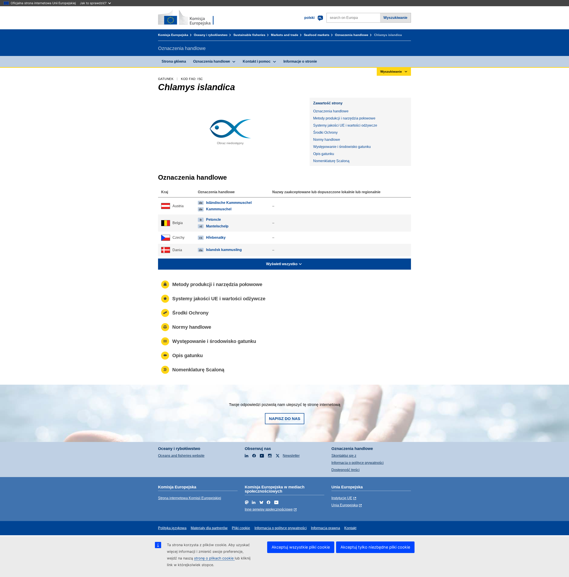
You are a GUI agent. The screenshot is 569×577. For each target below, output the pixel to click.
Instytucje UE (341, 498)
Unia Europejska (344, 505)
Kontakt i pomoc (256, 61)
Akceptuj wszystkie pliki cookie (301, 547)
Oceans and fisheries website (181, 456)
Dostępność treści (345, 470)
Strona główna (174, 61)
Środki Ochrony (325, 132)
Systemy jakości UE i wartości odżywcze (345, 125)
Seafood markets (316, 35)
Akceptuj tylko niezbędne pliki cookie (375, 547)
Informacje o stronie (300, 61)
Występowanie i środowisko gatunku (342, 147)
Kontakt (350, 528)
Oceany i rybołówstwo (211, 35)
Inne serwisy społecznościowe (269, 509)
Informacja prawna (325, 528)
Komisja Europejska (173, 35)
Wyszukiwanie (395, 18)
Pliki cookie (241, 528)
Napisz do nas (284, 418)
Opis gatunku (323, 154)
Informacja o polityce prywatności (357, 463)
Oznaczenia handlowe (351, 35)
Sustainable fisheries (249, 35)
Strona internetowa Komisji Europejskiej (189, 498)
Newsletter (291, 456)
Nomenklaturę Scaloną (331, 161)
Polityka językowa (172, 528)
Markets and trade (284, 35)
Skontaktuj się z (343, 456)
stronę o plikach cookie (214, 558)
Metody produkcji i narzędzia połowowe (344, 118)
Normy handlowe (326, 139)
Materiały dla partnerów (209, 528)
